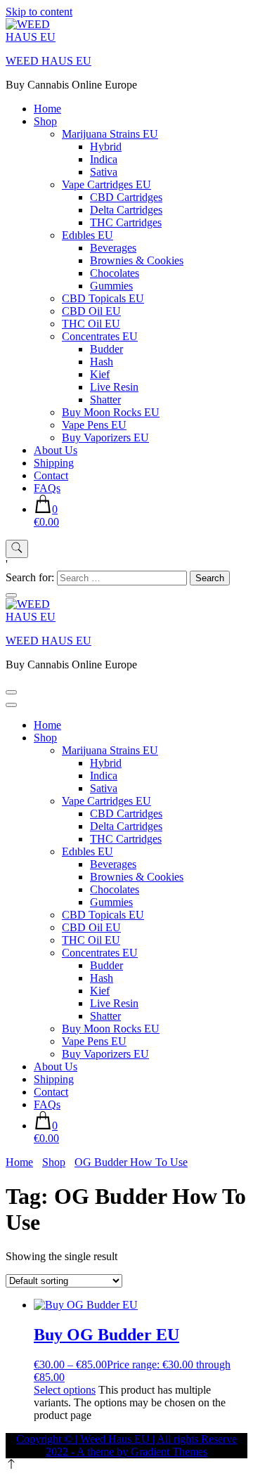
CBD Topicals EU (103, 298)
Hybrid (106, 147)
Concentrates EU (100, 336)
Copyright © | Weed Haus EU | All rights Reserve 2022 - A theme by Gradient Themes (126, 1445)
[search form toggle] (17, 549)
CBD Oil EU (91, 311)
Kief (100, 374)
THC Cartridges (126, 222)
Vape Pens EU (94, 425)
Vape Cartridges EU (106, 184)
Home (47, 109)
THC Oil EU (91, 324)
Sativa (103, 172)
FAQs (47, 488)
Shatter (105, 400)
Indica (103, 159)
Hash (101, 362)
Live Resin (114, 387)
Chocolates (114, 273)
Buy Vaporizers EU (105, 437)
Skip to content (39, 12)
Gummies (111, 286)
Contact (51, 475)
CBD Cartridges (126, 197)
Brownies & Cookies (136, 260)
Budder (106, 349)
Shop (45, 121)
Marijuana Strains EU (110, 134)
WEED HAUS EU (48, 61)
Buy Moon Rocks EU (111, 412)
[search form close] (11, 595)
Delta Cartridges (126, 210)
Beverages (113, 248)
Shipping (54, 463)
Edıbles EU (87, 235)
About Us (55, 450)
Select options (65, 1390)
